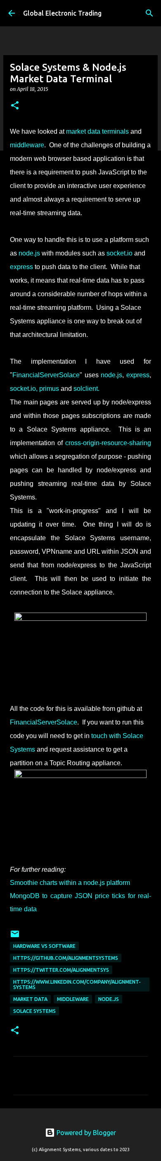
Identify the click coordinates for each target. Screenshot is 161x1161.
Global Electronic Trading (62, 13)
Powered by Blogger (85, 1132)
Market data (30, 999)
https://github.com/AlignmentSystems (65, 958)
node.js (108, 999)
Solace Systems (34, 1011)
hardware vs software (44, 946)
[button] (15, 105)
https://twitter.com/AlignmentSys (61, 970)
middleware (73, 999)
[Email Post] (15, 937)
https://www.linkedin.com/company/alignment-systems (77, 984)
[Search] (149, 13)
